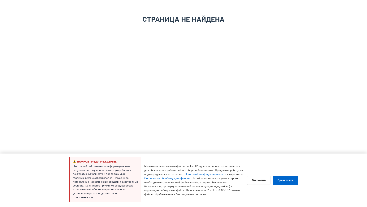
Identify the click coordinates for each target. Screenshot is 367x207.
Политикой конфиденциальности (205, 174)
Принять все (285, 180)
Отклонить (259, 180)
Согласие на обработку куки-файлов (167, 178)
